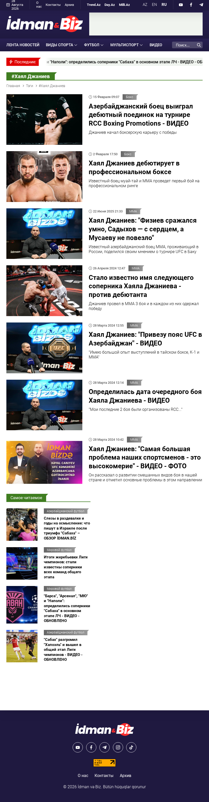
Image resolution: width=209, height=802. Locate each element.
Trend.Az (94, 5)
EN (154, 4)
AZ (145, 4)
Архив (69, 5)
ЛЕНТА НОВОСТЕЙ (23, 45)
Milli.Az (124, 5)
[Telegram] (201, 4)
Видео (156, 45)
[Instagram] (118, 747)
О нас (39, 4)
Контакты (53, 5)
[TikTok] (131, 747)
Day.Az (109, 5)
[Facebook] (191, 4)
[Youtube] (181, 4)
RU (164, 4)
